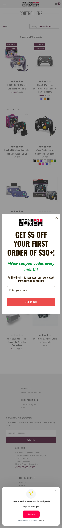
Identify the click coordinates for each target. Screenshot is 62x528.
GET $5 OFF (31, 302)
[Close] (56, 217)
